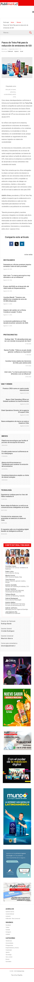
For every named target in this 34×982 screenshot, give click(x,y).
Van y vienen (9, 957)
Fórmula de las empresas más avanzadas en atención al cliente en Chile (13, 518)
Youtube (8, 929)
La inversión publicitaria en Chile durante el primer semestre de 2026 (15, 322)
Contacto (8, 916)
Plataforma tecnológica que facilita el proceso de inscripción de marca (15, 441)
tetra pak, (8, 89)
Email (21, 51)
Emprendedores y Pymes (12, 947)
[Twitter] (16, 244)
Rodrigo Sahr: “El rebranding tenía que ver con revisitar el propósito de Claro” (17, 340)
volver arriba (28, 254)
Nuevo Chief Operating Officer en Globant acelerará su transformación (16, 400)
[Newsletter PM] (17, 901)
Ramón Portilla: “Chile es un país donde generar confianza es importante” (17, 351)
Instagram (8, 932)
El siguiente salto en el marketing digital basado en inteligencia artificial (15, 530)
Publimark (10, 51)
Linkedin (8, 934)
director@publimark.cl (8, 646)
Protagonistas (9, 945)
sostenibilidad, (8, 94)
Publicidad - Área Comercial (13, 918)
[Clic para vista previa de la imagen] (17, 67)
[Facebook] (11, 244)
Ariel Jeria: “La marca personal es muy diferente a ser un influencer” (16, 276)
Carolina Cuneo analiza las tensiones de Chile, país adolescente (18, 362)
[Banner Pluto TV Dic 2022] (17, 782)
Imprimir (16, 51)
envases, (13, 89)
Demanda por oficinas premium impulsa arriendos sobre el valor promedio (17, 265)
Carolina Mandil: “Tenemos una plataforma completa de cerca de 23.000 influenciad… (15, 299)
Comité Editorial (10, 914)
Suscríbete (8, 961)
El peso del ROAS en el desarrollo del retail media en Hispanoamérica (16, 287)
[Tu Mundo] (17, 844)
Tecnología (8, 954)
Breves (7, 959)
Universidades (9, 943)
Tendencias (9, 941)
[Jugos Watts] (17, 726)
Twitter (7, 927)
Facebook (8, 925)
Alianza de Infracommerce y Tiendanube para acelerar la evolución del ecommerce (15, 464)
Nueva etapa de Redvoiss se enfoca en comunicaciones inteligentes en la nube (15, 506)
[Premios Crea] (17, 684)
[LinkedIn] (22, 244)
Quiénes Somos (10, 911)
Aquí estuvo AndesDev (17, 975)
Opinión (8, 952)
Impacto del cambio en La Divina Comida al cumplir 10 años (14, 311)
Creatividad (9, 950)
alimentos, (13, 92)
